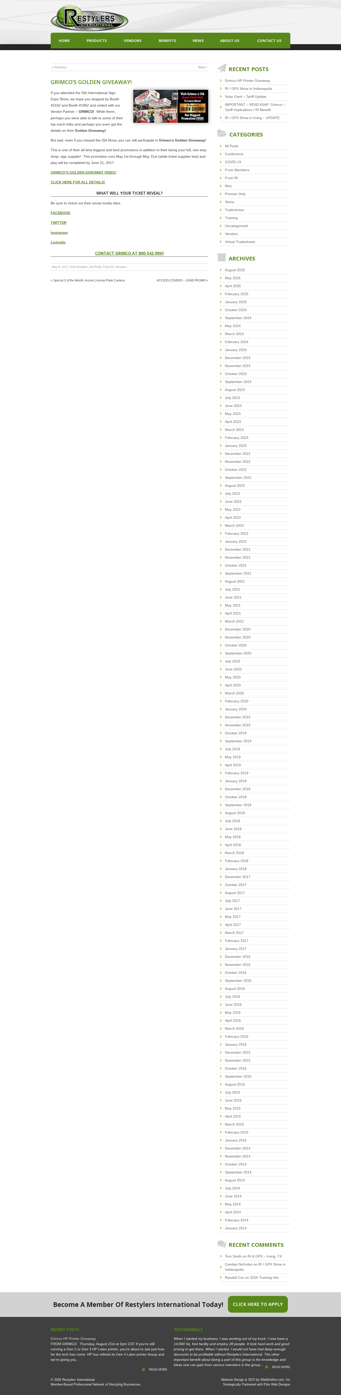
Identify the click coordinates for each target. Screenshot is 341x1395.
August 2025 (235, 270)
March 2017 (234, 933)
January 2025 (236, 302)
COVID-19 (233, 162)
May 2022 (233, 509)
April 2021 (233, 613)
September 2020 (238, 653)
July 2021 (232, 589)
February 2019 (236, 773)
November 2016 (237, 965)
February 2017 (236, 941)
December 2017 (237, 877)
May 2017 (233, 917)
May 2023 (233, 414)
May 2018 (233, 837)
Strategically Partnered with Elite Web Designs (256, 1384)
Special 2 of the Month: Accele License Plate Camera (89, 280)
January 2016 (236, 1044)
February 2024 (236, 342)
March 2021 (234, 621)
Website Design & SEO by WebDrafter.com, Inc (255, 1380)
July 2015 (232, 1092)
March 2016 (234, 1028)
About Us (229, 40)
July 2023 (232, 398)
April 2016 (233, 1020)
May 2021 (233, 605)
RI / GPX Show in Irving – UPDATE (252, 118)
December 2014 (237, 1148)
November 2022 (237, 462)
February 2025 (236, 294)
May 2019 (233, 757)
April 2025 (233, 286)
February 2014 (236, 1220)
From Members (237, 170)
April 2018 (233, 845)
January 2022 (236, 541)
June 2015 (233, 1100)
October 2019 (236, 733)
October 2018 (236, 797)
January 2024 (236, 350)
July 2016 (232, 997)
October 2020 (236, 645)
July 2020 (232, 661)
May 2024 (233, 326)
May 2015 (233, 1108)
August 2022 (235, 486)
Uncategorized (236, 226)
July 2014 (232, 1188)
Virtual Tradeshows (240, 242)
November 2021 (237, 557)
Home (64, 40)
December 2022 (237, 454)
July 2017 (232, 901)
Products (97, 40)
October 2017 (236, 885)
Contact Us (269, 40)
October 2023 (236, 374)
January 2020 (236, 709)
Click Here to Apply (258, 1304)
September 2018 (238, 805)
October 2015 (236, 1068)
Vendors (133, 40)
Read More (158, 1369)
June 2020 (233, 669)
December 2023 (237, 358)
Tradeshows (234, 210)
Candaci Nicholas (238, 1264)
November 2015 (237, 1060)
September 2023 (238, 382)
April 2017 (233, 925)
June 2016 (233, 1005)
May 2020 (233, 677)
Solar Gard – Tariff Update (245, 97)
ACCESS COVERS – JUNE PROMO (181, 280)
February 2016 (236, 1036)
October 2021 (236, 565)
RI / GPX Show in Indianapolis (248, 89)
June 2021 (233, 597)
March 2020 (234, 693)
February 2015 (236, 1132)
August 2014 (235, 1180)
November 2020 (237, 637)
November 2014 (237, 1156)
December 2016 (237, 957)
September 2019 (238, 741)
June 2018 (233, 829)
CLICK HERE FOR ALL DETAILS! (78, 182)
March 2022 (234, 525)
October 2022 (236, 470)
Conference (234, 154)
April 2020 (233, 685)
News (198, 40)
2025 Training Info (264, 1277)
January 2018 (236, 869)
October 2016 (236, 973)
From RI (108, 267)
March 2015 (234, 1124)
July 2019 (232, 749)
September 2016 (238, 981)
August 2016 (235, 989)
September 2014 (238, 1172)
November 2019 (237, 725)
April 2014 (233, 1212)
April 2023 (233, 422)
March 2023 (234, 430)
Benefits (167, 40)
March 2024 (234, 334)
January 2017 (236, 949)
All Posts (96, 267)
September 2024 (238, 318)
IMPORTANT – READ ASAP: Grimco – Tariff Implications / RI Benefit (255, 107)
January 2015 (236, 1140)
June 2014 (233, 1196)
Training (231, 218)
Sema (229, 202)
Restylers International (78, 1380)
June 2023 (233, 406)
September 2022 (238, 478)
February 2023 (236, 438)
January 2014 (236, 1228)
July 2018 (232, 821)
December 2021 (237, 549)
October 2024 (236, 310)
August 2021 (235, 581)
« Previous (59, 67)
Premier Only (235, 194)
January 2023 (236, 446)
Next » (202, 67)
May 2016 (233, 1013)
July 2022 (232, 494)
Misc (228, 186)
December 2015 (237, 1052)
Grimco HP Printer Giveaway (247, 81)
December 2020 (237, 629)
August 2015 (235, 1084)
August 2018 (235, 813)
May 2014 (233, 1204)
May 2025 (233, 278)
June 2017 (233, 909)
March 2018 (234, 853)
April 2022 (233, 517)
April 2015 (233, 1116)
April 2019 (233, 765)
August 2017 (235, 893)
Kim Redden (79, 267)
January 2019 (236, 781)
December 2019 (237, 717)
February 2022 (236, 533)
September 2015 (238, 1076)
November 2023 (237, 366)
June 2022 (233, 502)
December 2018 (237, 789)
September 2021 (238, 573)
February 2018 (236, 861)
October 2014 (236, 1164)
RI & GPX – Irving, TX (265, 1256)
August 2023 (235, 390)
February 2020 (236, 701)
